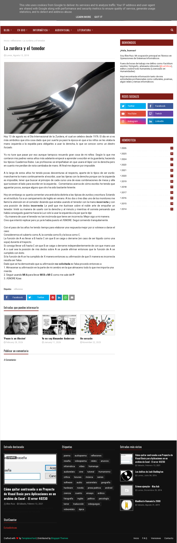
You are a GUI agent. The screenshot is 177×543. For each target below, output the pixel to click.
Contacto (168, 538)
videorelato (69, 509)
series (100, 477)
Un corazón (86, 338)
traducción (78, 504)
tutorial (90, 472)
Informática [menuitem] (40, 30)
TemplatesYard (29, 538)
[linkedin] (160, 121)
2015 (147, 203)
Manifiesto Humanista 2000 (147, 501)
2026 (147, 148)
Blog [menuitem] (7, 30)
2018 (147, 187)
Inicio (6, 41)
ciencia (67, 493)
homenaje (93, 466)
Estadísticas (10, 527)
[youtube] (133, 114)
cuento (78, 493)
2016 (147, 198)
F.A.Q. (145, 538)
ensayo (89, 493)
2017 (147, 192)
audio (79, 482)
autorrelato (91, 482)
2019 (147, 181)
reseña (67, 461)
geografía (105, 482)
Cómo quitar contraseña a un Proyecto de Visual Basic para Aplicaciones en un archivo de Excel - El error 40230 (30, 494)
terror (66, 504)
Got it (98, 17)
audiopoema (81, 455)
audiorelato (69, 472)
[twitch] (160, 114)
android (108, 488)
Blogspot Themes (59, 538)
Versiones (156, 538)
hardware (68, 488)
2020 (147, 175)
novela (80, 488)
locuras (77, 477)
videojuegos (94, 504)
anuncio (105, 461)
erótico (101, 493)
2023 (147, 164)
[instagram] (133, 121)
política (91, 498)
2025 (147, 153)
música (89, 477)
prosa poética (94, 488)
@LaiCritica (165, 66)
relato (93, 461)
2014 (147, 209)
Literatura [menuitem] (84, 30)
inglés (80, 498)
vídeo (81, 466)
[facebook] (160, 106)
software (68, 482)
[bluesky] (133, 129)
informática (69, 466)
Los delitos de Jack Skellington (149, 471)
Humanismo (104, 472)
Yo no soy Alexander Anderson (58, 338)
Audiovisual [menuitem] (62, 30)
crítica (67, 477)
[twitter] (133, 106)
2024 (147, 159)
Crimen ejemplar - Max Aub (147, 486)
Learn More (83, 17)
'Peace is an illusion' (14, 338)
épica (81, 509)
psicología (104, 498)
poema (67, 455)
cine (81, 472)
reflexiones (16, 41)
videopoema (81, 461)
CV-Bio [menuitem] (21, 30)
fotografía (68, 498)
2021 (147, 170)
